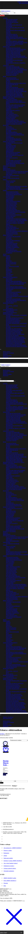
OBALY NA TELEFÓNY (12, 295)
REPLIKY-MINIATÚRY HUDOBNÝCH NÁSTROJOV (16, 288)
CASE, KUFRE (10, 182)
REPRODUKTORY (11, 145)
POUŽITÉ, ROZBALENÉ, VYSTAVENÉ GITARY (16, 316)
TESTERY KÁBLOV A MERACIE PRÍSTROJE (14, 156)
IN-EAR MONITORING (12, 153)
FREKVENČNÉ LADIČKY (13, 110)
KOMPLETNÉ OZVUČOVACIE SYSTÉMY (14, 143)
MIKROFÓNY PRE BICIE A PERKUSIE (16, 91)
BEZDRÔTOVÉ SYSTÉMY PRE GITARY (16, 42)
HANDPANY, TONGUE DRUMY (14, 106)
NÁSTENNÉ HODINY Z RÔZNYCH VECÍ (17, 296)
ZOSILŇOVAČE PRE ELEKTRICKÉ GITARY (15, 31)
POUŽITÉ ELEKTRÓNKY (13, 322)
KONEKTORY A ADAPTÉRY (13, 160)
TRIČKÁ (8, 257)
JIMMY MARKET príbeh (10, 878)
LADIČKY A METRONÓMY (13, 236)
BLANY (8, 82)
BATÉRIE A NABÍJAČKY (12, 247)
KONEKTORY (10, 217)
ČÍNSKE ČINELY (10, 118)
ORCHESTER (6, 176)
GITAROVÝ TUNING (8, 65)
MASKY (8, 265)
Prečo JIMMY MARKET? (10, 880)
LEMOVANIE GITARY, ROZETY (14, 72)
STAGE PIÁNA (10, 128)
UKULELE (9, 23)
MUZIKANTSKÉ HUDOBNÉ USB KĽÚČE (15, 284)
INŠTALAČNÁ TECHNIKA (13, 162)
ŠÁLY (7, 267)
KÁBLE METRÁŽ (10, 216)
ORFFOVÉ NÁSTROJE (12, 87)
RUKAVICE (9, 269)
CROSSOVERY (10, 149)
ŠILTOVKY (9, 261)
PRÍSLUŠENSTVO (11, 164)
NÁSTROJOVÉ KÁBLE (12, 191)
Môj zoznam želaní (23, 3)
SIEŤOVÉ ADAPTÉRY (12, 246)
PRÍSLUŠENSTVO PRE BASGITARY (15, 56)
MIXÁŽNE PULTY (11, 147)
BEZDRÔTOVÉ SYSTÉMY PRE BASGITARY (14, 61)
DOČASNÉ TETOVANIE (12, 266)
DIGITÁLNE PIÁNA (11, 129)
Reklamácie (6, 853)
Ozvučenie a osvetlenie (8, 353)
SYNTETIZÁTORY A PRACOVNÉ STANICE (15, 135)
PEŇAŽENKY (9, 274)
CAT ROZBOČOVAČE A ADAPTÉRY (15, 212)
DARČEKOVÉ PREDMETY (10, 277)
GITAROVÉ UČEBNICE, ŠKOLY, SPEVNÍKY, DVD (14, 44)
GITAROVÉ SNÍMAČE (12, 35)
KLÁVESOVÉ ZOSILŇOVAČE (14, 140)
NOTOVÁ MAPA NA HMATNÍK (14, 71)
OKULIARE (9, 271)
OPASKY (8, 273)
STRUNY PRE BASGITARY (13, 52)
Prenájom (5, 354)
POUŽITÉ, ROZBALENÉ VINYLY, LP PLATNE (16, 326)
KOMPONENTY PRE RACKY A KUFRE (16, 186)
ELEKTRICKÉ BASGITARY (13, 48)
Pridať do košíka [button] (5, 774)
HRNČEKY (9, 280)
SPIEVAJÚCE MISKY (11, 99)
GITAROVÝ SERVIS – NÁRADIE (14, 41)
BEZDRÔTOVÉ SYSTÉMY (13, 152)
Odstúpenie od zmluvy (9, 865)
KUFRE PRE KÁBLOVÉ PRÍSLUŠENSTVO (12, 229)
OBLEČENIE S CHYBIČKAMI (14, 343)
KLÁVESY (6, 125)
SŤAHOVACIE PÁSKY (12, 233)
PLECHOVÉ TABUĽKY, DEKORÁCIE (16, 282)
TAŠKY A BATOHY (11, 263)
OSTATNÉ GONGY (11, 117)
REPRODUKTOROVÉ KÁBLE (14, 194)
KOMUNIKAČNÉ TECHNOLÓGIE (15, 163)
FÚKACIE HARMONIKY (12, 175)
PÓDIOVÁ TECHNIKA (9, 141)
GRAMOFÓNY (10, 311)
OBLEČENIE (6, 255)
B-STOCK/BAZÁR (8, 314)
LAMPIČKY (9, 252)
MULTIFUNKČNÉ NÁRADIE (13, 251)
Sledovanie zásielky (8, 858)
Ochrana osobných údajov (10, 868)
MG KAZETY (9, 308)
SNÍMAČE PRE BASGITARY (13, 54)
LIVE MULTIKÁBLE (11, 209)
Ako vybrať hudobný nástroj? (11, 863)
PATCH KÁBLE (10, 197)
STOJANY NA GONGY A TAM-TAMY (16, 122)
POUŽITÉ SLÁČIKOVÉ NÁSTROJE (15, 341)
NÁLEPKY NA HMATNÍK (13, 67)
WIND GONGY (10, 113)
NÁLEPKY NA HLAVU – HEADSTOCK (16, 69)
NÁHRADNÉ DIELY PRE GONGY (15, 121)
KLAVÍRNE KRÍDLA (11, 132)
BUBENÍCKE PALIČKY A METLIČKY (16, 83)
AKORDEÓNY (10, 137)
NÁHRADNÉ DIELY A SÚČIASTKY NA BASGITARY (16, 58)
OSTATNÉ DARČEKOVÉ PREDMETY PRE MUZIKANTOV (16, 301)
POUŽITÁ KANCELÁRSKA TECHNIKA (16, 346)
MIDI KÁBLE (9, 200)
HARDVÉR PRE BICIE (12, 84)
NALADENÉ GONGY (11, 114)
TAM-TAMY (9, 111)
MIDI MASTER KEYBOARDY (14, 133)
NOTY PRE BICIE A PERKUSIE (14, 95)
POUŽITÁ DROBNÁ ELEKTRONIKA (16, 338)
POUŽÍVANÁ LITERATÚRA (13, 331)
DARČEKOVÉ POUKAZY (10, 312)
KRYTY (8, 185)
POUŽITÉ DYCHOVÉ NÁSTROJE (15, 339)
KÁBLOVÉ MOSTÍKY (12, 232)
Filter (2, 782)
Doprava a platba (8, 850)
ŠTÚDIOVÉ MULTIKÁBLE (13, 210)
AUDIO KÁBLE (10, 195)
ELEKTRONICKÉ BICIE (12, 79)
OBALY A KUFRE (10, 181)
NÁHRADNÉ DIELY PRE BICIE (14, 94)
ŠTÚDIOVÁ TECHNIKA (9, 166)
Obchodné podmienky (9, 871)
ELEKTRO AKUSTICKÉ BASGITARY (16, 49)
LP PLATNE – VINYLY (12, 305)
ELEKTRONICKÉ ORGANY (13, 139)
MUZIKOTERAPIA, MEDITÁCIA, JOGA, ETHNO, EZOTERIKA (13, 97)
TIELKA (8, 259)
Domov (2, 733)
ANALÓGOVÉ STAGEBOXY (13, 214)
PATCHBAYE (9, 225)
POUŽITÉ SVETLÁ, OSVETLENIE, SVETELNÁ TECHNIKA (15, 335)
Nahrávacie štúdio (7, 355)
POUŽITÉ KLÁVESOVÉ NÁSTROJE (15, 342)
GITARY (5, 18)
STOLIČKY (9, 239)
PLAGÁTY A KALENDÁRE (13, 299)
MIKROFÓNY (9, 151)
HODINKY (9, 270)
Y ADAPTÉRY (10, 198)
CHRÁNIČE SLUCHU (11, 243)
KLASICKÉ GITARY (11, 20)
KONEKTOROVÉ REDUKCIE (16, 221)
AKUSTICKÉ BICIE (11, 77)
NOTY (4, 254)
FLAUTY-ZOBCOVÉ (17, 173)
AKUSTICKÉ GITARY (12, 19)
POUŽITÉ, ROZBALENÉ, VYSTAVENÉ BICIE (16, 324)
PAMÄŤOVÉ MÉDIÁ (11, 244)
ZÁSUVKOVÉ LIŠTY (11, 204)
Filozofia (6, 883)
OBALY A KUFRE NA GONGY (14, 124)
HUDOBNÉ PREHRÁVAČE (10, 309)
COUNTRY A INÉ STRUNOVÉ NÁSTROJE (14, 25)
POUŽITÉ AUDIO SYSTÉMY (13, 333)
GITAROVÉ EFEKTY (11, 34)
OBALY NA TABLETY (12, 293)
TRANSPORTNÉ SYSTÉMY (13, 187)
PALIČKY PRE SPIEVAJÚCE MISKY (15, 105)
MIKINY (8, 258)
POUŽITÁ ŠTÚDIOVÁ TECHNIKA (15, 337)
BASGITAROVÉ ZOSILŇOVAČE (14, 50)
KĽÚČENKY (9, 278)
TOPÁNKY (9, 276)
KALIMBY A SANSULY (12, 107)
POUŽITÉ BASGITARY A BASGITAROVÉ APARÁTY (13, 320)
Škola (5, 357)
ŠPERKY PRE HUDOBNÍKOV (14, 281)
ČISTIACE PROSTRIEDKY (13, 240)
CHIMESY (8, 109)
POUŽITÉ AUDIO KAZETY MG (14, 330)
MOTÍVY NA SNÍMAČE (12, 73)
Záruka (5, 855)
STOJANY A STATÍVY (12, 158)
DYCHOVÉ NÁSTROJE (9, 170)
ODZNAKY (9, 297)
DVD (7, 307)
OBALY (5, 179)
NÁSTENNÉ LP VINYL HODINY (14, 286)
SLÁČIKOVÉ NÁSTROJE (12, 178)
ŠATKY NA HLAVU (11, 262)
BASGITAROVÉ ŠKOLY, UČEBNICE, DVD (16, 63)
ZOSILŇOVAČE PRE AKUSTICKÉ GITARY (15, 28)
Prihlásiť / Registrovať (22, 1)
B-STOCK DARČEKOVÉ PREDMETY (16, 345)
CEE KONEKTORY (11, 205)
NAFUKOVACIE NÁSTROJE (13, 292)
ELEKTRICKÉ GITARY (12, 22)
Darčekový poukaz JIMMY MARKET (13, 860)
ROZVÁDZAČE (10, 248)
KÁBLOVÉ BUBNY (11, 227)
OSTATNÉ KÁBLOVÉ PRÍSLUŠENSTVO (17, 231)
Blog (5, 885)
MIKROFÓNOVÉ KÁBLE (12, 193)
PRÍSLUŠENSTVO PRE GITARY (14, 37)
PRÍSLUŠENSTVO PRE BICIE (14, 92)
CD (7, 304)
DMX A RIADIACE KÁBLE (13, 201)
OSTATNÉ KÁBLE (11, 208)
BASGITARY (6, 46)
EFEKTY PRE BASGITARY (13, 53)
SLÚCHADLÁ (9, 242)
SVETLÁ (5, 167)
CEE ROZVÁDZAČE (11, 206)
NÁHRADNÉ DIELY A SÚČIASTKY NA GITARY (16, 39)
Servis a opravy (6, 351)
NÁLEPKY (9, 290)
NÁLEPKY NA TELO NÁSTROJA (15, 68)
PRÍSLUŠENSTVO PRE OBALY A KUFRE (17, 189)
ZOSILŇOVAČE (10, 148)
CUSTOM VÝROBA (11, 75)
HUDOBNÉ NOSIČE (8, 303)
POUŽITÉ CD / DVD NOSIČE (13, 328)
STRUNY (8, 33)
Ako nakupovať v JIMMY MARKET (13, 848)
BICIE (4, 76)
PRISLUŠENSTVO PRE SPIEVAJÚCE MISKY (16, 103)
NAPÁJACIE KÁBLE (11, 202)
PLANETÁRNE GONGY (12, 115)
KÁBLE (8, 159)
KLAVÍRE (8, 130)
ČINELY (8, 80)
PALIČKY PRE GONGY (12, 120)
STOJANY (8, 238)
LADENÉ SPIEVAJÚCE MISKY (14, 101)
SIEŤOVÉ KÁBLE (10, 213)
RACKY (8, 183)
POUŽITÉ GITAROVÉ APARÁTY (15, 318)
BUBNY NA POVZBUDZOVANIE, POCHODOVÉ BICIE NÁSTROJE (15, 89)
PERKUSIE (9, 86)
